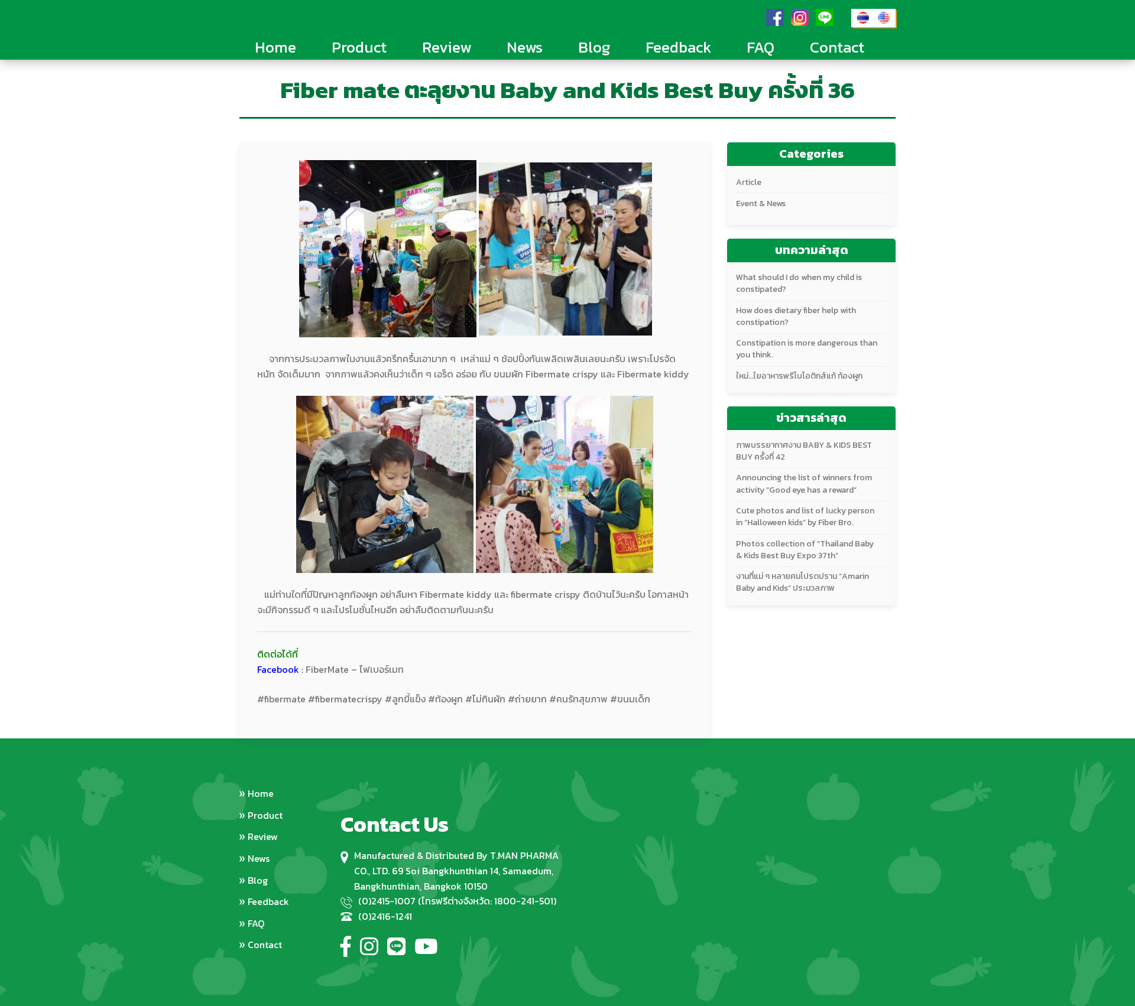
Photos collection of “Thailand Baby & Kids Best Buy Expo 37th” (805, 550)
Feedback (678, 46)
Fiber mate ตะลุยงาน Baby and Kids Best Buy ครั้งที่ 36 (567, 91)
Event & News (761, 203)
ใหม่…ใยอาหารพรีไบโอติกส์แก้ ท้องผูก (799, 376)
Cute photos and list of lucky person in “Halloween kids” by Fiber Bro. (805, 516)
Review (446, 46)
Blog (594, 46)
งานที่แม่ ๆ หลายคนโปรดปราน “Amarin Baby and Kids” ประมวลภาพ (802, 582)
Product (359, 46)
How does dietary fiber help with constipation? (796, 316)
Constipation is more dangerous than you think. (806, 349)
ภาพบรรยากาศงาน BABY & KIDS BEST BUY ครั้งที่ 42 (804, 451)
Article (748, 182)
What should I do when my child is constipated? (799, 283)
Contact (837, 46)
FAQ (760, 46)
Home (275, 46)
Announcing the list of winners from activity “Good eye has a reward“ (804, 483)
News (525, 46)
